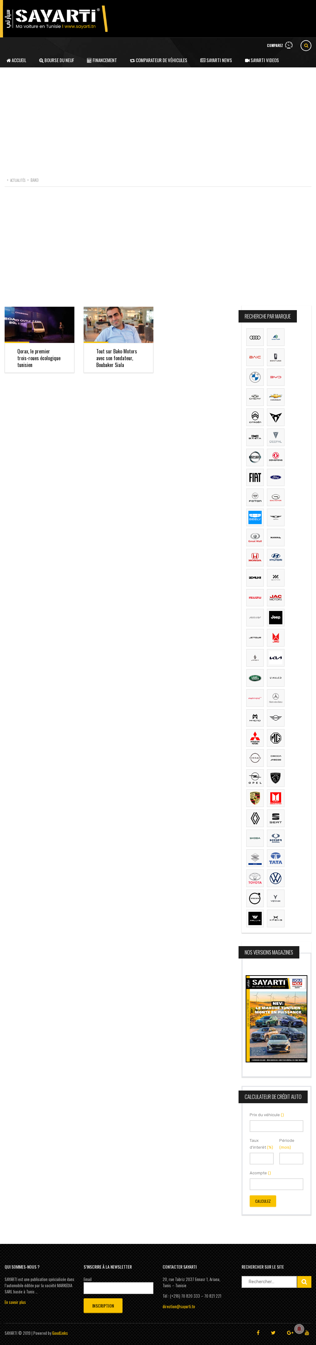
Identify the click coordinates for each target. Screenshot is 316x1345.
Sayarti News (219, 60)
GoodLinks (60, 1333)
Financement (104, 60)
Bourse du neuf (59, 60)
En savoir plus (15, 1302)
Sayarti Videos (264, 60)
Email (88, 1279)
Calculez (263, 1201)
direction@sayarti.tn (179, 1306)
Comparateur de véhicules (161, 60)
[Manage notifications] (299, 1329)
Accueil (18, 60)
